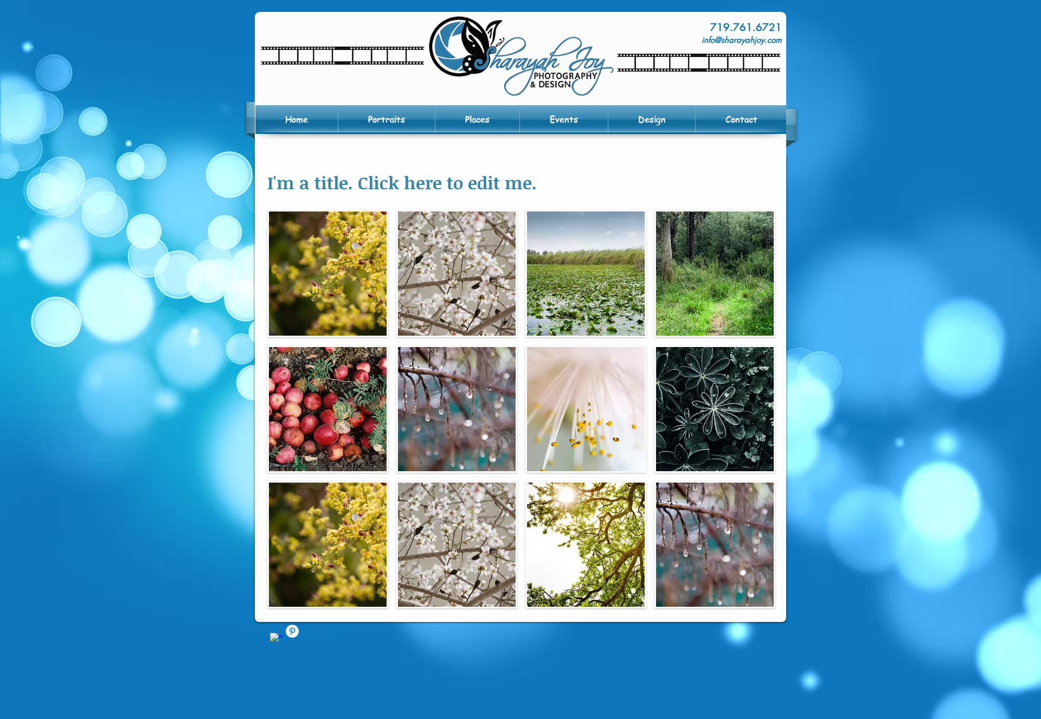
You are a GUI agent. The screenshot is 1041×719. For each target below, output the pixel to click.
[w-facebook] (276, 639)
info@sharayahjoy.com (742, 40)
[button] (327, 273)
